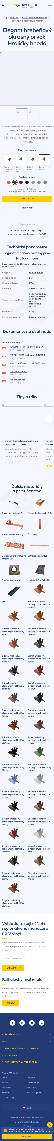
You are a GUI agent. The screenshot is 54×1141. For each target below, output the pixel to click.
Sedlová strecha (37, 294)
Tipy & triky (32, 1087)
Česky (29, 1108)
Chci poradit (27, 208)
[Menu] (50, 5)
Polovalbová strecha (35, 300)
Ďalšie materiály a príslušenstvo (22, 234)
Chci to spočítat (27, 199)
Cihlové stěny (10, 1055)
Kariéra (5, 1092)
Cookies (27, 1126)
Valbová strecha (37, 296)
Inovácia (31, 1077)
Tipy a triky (36, 230)
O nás (5, 1077)
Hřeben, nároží (36, 272)
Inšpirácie (6, 1087)
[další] (48, 419)
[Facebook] (12, 1023)
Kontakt (42, 234)
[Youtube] (32, 1023)
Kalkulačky (27, 1136)
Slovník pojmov (34, 1092)
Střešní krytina (11, 1034)
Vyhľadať (11, 968)
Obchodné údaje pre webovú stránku (27, 1117)
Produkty (14, 17)
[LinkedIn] (41, 1023)
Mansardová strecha (35, 305)
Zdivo (5, 1041)
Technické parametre (19, 230)
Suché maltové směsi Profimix (19, 1062)
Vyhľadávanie (3, 5)
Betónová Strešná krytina (34, 17)
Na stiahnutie (33, 1082)
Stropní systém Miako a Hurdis (20, 1048)
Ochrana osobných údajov (27, 1122)
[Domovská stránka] (5, 17)
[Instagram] (22, 1023)
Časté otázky (8, 1097)
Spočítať (10, 1003)
